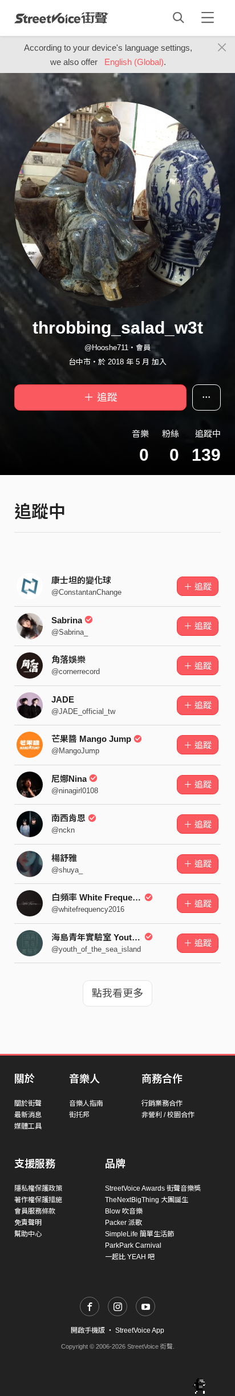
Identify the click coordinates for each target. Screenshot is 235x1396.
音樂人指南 (86, 1103)
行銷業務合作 (162, 1103)
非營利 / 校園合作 (168, 1115)
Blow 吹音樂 (124, 1211)
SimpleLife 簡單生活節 (139, 1234)
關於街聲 (28, 1103)
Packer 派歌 (123, 1223)
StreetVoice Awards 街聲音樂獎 (153, 1188)
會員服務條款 (34, 1211)
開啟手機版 (88, 1330)
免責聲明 (28, 1223)
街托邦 (79, 1115)
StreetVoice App (139, 1330)
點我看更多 (117, 993)
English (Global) (134, 62)
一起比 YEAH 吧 (130, 1257)
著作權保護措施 (38, 1200)
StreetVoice (61, 17)
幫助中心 (28, 1234)
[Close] (222, 48)
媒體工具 (28, 1126)
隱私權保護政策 (38, 1188)
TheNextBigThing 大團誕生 (146, 1200)
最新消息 (28, 1115)
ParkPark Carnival (133, 1245)
